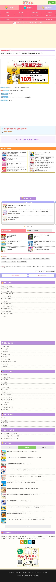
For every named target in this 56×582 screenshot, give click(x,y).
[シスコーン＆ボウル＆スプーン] (4, 164)
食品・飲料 (5, 301)
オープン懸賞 (13, 258)
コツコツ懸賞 (5, 402)
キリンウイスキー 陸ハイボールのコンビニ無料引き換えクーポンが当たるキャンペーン (27, 476)
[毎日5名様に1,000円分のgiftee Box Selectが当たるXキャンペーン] (4, 243)
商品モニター (21, 19)
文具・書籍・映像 (6, 311)
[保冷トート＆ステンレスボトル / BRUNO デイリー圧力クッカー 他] (4, 153)
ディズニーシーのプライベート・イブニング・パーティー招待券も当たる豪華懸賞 (26, 519)
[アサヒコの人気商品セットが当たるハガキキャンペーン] (4, 236)
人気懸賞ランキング (29, 198)
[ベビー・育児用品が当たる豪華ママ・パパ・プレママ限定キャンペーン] (5, 212)
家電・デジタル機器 (7, 291)
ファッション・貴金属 (7, 313)
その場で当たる (35, 12)
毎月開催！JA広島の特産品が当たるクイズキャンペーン (20, 513)
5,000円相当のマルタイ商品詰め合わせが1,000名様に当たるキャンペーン (24, 457)
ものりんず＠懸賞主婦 (50, 271)
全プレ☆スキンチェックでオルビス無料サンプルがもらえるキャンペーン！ (24, 470)
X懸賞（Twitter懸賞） (5, 258)
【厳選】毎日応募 (14, 275)
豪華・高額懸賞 (36, 258)
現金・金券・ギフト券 (27, 258)
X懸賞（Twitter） (7, 354)
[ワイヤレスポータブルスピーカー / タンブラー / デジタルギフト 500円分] (32, 164)
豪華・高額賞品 (49, 12)
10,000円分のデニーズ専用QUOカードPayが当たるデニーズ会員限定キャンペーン (26, 507)
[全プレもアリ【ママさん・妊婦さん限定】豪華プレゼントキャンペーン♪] (5, 206)
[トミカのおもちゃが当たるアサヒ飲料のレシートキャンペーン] (31, 249)
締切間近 (35, 19)
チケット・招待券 (6, 296)
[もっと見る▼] (49, 19)
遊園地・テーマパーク (7, 392)
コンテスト (5, 364)
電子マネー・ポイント (6, 261)
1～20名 (4, 417)
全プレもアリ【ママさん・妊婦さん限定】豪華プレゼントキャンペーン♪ (23, 494)
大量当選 (7, 15)
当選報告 (11, 8)
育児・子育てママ (6, 394)
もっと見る (28, 222)
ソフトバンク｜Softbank (21, 261)
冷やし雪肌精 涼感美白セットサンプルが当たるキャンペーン (21, 500)
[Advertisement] (28, 36)
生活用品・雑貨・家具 (7, 308)
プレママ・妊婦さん (7, 397)
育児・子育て (48, 15)
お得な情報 (7, 19)
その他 (4, 316)
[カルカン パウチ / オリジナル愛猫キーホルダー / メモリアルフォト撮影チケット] (32, 159)
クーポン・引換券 (6, 298)
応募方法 (19, 22)
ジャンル (25, 22)
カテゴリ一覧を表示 (51, 2)
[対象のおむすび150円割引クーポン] (32, 153)
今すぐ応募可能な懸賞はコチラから (29, 139)
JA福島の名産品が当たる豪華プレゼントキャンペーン (19, 463)
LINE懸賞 (5, 356)
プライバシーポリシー (28, 572)
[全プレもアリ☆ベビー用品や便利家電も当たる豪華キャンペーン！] (5, 218)
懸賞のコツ (48, 8)
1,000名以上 (5, 425)
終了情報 (45, 572)
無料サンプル (5, 387)
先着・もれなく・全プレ (8, 399)
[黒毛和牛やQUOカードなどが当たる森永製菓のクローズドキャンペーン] (31, 243)
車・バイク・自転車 (7, 286)
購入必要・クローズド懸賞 (9, 361)
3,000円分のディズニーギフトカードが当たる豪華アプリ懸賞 (21, 482)
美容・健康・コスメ (7, 303)
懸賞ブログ (14, 261)
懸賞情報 (29, 8)
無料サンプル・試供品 (35, 15)
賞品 (36, 22)
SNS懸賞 (42, 258)
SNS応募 (4, 384)
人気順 (40, 22)
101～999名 (5, 422)
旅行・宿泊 (5, 288)
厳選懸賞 (7, 12)
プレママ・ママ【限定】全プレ (10, 438)
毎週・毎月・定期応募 (7, 407)
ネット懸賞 (20, 258)
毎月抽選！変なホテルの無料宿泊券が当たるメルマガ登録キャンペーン (23, 488)
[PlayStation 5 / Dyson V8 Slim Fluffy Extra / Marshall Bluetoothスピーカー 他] (4, 169)
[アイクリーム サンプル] (4, 159)
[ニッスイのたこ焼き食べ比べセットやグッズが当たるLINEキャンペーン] (4, 249)
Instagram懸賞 (6, 359)
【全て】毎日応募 (41, 275)
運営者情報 (37, 572)
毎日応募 (21, 12)
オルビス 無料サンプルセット (9, 433)
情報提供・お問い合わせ (15, 572)
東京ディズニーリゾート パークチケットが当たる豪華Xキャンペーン (22, 451)
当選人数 (31, 22)
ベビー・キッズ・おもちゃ (9, 306)
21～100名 (5, 420)
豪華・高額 (5, 379)
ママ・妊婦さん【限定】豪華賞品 (10, 436)
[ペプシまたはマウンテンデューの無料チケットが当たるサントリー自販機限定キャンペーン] (31, 236)
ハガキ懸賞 (21, 15)
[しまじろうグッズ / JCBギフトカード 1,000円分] (32, 169)
